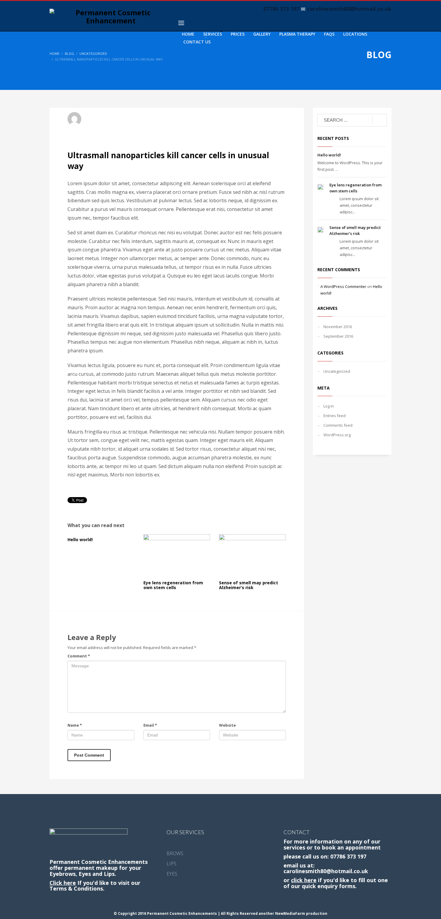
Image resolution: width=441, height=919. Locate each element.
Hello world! (80, 539)
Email (150, 725)
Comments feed (337, 425)
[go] (379, 120)
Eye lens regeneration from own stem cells (173, 585)
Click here (63, 882)
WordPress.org (337, 434)
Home (54, 53)
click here (303, 880)
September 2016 (338, 336)
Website (227, 725)
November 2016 (337, 326)
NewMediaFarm (290, 913)
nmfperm (96, 116)
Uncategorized (93, 53)
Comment (79, 656)
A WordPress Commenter (343, 286)
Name (75, 725)
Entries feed (334, 415)
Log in (328, 406)
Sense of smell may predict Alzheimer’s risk (248, 585)
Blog (69, 53)
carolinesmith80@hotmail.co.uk (326, 871)
